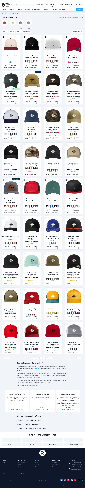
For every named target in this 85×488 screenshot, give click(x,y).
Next (79, 358)
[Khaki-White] (75, 243)
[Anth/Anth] (12, 96)
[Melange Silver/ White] (77, 277)
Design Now (79, 9)
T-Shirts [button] (4, 9)
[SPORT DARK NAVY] (75, 313)
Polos (3, 471)
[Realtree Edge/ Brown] (75, 96)
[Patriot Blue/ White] (51, 243)
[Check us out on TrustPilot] (82, 480)
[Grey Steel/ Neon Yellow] (33, 61)
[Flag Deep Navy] (70, 206)
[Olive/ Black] (11, 313)
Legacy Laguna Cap (52, 308)
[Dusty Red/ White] (47, 61)
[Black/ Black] (10, 134)
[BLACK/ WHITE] (56, 206)
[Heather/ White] (49, 96)
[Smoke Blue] (14, 206)
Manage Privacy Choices (13, 480)
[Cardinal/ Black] (37, 96)
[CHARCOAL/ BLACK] (54, 206)
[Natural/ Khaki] (10, 243)
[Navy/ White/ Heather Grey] (29, 96)
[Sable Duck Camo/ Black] (35, 168)
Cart (79, 4)
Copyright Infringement (43, 480)
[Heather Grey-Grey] (79, 243)
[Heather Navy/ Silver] (35, 277)
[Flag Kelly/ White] (26, 241)
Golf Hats (32, 444)
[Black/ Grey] (12, 277)
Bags (19, 464)
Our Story (37, 464)
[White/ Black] (14, 134)
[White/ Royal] (16, 134)
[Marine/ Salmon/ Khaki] (56, 313)
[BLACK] (77, 313)
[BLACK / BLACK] (47, 206)
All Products (4, 13)
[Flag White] (79, 206)
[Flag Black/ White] (28, 241)
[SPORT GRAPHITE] (68, 313)
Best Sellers (62, 9)
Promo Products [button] (45, 9)
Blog (36, 467)
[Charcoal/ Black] (71, 277)
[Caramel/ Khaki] (68, 277)
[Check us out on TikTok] (79, 480)
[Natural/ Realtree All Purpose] (14, 243)
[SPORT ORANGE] (73, 313)
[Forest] (6, 347)
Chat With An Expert (76, 469)
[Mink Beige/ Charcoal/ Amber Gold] (35, 96)
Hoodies (4, 464)
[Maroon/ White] (26, 61)
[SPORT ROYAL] (70, 313)
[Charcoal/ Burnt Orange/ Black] (37, 206)
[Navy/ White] (50, 61)
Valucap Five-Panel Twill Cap (10, 236)
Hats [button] (19, 9)
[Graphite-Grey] (71, 243)
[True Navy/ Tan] (33, 349)
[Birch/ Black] (54, 61)
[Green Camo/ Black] (52, 132)
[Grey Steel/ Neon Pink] (29, 61)
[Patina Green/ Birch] (28, 277)
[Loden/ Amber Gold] (52, 61)
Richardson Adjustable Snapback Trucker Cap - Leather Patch (10, 200)
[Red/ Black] (58, 132)
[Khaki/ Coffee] (71, 169)
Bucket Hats (11, 444)
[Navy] (74, 62)
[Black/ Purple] (49, 347)
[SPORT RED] (71, 313)
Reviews (37, 462)
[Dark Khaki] (72, 134)
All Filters (25, 31)
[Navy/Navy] (8, 96)
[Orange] (33, 96)
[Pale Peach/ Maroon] (49, 61)
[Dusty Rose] (47, 313)
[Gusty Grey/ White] (31, 349)
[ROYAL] (8, 277)
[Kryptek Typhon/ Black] (77, 96)
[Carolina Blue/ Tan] (28, 349)
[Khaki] (57, 170)
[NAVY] (5, 277)
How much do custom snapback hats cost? (29, 420)
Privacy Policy (31, 480)
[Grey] (70, 62)
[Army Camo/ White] (70, 96)
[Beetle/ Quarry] (68, 169)
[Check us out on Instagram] (68, 480)
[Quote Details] (15, 67)
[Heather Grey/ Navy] (52, 347)
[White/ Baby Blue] (5, 134)
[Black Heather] (29, 134)
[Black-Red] (70, 243)
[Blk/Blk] (14, 96)
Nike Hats (53, 440)
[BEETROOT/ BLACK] (52, 206)
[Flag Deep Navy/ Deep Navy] (9, 313)
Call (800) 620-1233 (76, 466)
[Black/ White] (52, 96)
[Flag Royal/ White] (37, 241)
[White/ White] (7, 134)
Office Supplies (21, 471)
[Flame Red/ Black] (28, 61)
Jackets (3, 473)
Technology (21, 473)
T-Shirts (3, 462)
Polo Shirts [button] (26, 9)
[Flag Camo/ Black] (33, 241)
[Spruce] (56, 347)
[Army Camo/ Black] (79, 96)
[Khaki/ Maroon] (12, 243)
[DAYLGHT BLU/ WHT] (58, 206)
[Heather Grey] (31, 134)
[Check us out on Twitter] (65, 480)
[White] (78, 62)
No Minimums (21, 462)
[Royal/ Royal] (15, 313)
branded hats (37, 368)
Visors (73, 440)
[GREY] (16, 277)
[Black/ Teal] (47, 347)
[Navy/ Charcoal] (10, 206)
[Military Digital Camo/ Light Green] (68, 96)
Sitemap (56, 480)
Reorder (54, 469)
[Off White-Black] (68, 243)
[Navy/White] (5, 96)
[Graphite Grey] (48, 170)
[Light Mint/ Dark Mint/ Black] (52, 313)
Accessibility (4, 480)
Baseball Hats (52, 444)
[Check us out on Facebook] (61, 480)
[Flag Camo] (77, 206)
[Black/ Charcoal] (37, 277)
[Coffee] (5, 206)
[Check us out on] (72, 480)
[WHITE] (7, 277)
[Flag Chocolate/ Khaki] (31, 241)
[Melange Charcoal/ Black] (73, 277)
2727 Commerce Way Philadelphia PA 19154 (76, 463)
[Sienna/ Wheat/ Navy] (50, 313)
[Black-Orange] (77, 243)
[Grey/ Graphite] (13, 313)
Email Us (73, 472)
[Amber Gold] (8, 206)
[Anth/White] (10, 96)
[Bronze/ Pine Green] (54, 313)
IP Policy (51, 480)
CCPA (36, 480)
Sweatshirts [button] (12, 9)
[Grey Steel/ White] (55, 243)
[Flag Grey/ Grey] (29, 241)
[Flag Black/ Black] (35, 241)
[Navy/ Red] (56, 61)
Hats (9, 13)
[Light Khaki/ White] (31, 61)
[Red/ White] (58, 61)
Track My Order (55, 464)
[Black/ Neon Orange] (50, 347)
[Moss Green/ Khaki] (56, 279)
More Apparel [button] (35, 9)
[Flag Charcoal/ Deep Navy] (71, 206)
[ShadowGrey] (70, 134)
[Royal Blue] (9, 347)
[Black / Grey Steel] (35, 349)
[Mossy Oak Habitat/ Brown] (26, 168)
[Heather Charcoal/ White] (56, 132)
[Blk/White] (16, 96)
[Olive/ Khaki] (79, 277)
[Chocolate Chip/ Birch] (26, 96)
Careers (37, 469)
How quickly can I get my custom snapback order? (31, 428)
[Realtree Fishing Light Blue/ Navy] (31, 168)
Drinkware (20, 467)
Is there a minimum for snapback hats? (28, 424)
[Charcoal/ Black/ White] (35, 206)
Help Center (55, 471)
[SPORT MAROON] (79, 313)
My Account (69, 4)
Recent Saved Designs (57, 467)
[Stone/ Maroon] (10, 62)
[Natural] (54, 347)
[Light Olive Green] (49, 313)
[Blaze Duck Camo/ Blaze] (28, 168)
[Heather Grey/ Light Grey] (31, 96)
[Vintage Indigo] (28, 134)
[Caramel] (73, 243)
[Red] (69, 62)
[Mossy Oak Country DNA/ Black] (71, 96)
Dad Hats (32, 440)
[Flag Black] (68, 206)
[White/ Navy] (12, 134)
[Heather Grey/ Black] (50, 132)
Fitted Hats (11, 440)
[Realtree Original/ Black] (73, 96)
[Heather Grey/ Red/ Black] (12, 206)
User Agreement (23, 480)
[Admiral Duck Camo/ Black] (33, 168)
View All (37, 471)
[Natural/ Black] (16, 243)
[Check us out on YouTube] (75, 480)
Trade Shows (21, 469)
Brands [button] (54, 9)
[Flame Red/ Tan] (37, 349)
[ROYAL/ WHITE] (50, 206)
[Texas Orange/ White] (35, 61)
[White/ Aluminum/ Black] (16, 206)
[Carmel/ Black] (33, 277)
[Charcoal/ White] (47, 96)
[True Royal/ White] (37, 61)
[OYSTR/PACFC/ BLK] (49, 206)
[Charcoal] (28, 96)
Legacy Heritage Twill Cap (10, 56)
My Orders (54, 462)
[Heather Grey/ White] (54, 279)
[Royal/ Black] (33, 206)
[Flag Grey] (75, 206)
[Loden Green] (29, 206)
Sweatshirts (4, 467)
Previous (6, 358)
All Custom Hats (74, 444)
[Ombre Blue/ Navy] (70, 169)
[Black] (76, 62)
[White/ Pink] (8, 134)
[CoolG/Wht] (7, 96)
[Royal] (8, 169)
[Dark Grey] (72, 62)
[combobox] (22, 5)
